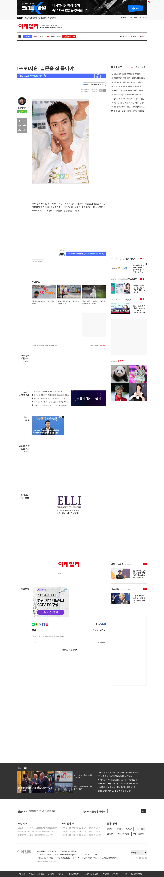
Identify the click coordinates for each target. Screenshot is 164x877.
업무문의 (51, 874)
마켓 (133, 36)
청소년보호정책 (74, 874)
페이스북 (19, 120)
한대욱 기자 (22, 108)
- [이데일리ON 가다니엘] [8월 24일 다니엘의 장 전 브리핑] (81, 831)
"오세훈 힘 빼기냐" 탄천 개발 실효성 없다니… (115, 776)
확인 (143, 811)
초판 (139, 17)
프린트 (24, 125)
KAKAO (19, 130)
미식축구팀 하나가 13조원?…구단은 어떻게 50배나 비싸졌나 (121, 780)
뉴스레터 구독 (94, 345)
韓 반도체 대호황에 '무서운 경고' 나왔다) (47, 391)
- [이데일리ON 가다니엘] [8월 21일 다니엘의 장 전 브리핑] (81, 835)
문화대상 (110, 829)
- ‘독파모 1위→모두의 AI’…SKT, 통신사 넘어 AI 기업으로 (36, 831)
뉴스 (131, 67)
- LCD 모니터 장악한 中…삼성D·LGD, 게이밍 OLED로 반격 (37, 828)
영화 (58, 36)
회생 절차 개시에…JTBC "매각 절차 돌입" (113, 791)
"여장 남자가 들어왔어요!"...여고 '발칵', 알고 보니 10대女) (52, 398)
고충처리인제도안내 (91, 874)
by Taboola (26, 361)
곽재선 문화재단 (138, 834)
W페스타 (129, 829)
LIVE (19, 18)
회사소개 (22, 874)
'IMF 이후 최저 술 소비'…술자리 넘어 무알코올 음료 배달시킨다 (122, 772)
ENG (124, 17)
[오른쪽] (63, 417)
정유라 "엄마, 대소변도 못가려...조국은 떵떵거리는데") (51, 405)
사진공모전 (140, 829)
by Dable (26, 451)
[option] (62, 18)
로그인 (145, 17)
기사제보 (124, 874)
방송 (47, 36)
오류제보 (115, 874)
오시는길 (41, 874)
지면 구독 (102, 345)
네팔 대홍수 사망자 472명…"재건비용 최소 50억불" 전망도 (120, 783)
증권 (137, 67)
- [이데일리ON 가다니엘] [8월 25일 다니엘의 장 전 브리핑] (81, 828)
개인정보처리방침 (136, 874)
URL (24, 130)
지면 (135, 17)
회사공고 (31, 874)
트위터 (24, 120)
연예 (41, 36)
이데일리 (40, 26)
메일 (19, 125)
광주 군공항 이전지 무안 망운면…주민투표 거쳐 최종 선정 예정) (55, 402)
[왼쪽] (60, 417)
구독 (131, 17)
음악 (53, 36)
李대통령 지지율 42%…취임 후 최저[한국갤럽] (115, 787)
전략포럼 (120, 829)
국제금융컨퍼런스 (123, 834)
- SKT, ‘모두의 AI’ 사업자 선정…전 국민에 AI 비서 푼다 (35, 835)
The (142, 36)
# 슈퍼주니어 (37, 261)
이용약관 (60, 874)
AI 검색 (27, 36)
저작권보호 (105, 874)
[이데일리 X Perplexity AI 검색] (61, 76)
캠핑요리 (110, 834)
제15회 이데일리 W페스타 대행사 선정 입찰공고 (45, 811)
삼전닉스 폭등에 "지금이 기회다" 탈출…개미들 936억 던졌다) (54, 395)
